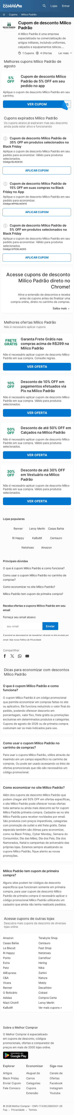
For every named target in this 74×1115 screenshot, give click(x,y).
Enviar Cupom (12, 1083)
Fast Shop (45, 948)
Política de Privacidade (30, 639)
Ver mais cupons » (50, 1007)
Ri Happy (18, 538)
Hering (42, 962)
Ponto (6, 958)
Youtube (55, 1093)
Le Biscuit (9, 948)
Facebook (56, 1083)
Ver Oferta (37, 367)
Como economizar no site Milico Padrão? (29, 586)
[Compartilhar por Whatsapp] (20, 656)
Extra (6, 962)
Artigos (7, 1073)
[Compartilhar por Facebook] (5, 656)
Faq (5, 1109)
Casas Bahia (56, 528)
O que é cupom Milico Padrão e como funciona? (34, 568)
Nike (41, 967)
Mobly (42, 982)
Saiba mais (60, 308)
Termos (33, 1109)
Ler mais (63, 53)
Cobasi (42, 992)
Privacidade (17, 1109)
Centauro (56, 538)
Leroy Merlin (37, 528)
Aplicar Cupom (37, 170)
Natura (42, 977)
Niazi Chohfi (11, 1002)
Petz (6, 967)
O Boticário (10, 992)
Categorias (33, 1083)
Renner (18, 528)
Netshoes (28, 547)
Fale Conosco (11, 1088)
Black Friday (11, 1078)
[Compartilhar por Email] (27, 656)
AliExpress (9, 973)
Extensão (32, 1093)
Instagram (56, 1088)
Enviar (50, 626)
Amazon (46, 547)
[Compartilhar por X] (12, 656)
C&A (5, 977)
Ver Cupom (47, 104)
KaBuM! (37, 538)
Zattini (42, 973)
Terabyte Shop (48, 938)
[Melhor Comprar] (22, 6)
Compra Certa (47, 997)
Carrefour (44, 958)
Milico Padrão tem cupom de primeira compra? (33, 593)
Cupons (13, 14)
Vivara (7, 982)
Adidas (7, 997)
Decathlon (45, 987)
